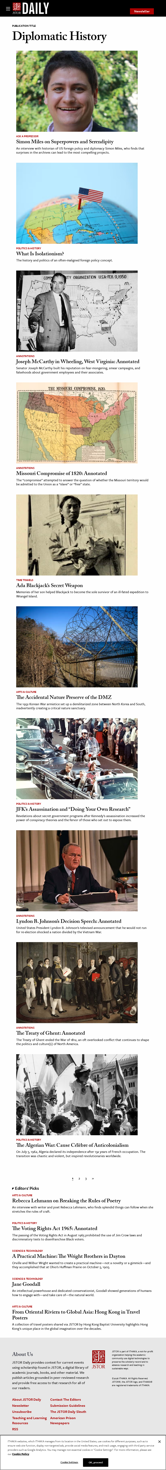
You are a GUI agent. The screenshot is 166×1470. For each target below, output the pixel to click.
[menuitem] (142, 11)
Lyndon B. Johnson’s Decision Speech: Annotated (68, 922)
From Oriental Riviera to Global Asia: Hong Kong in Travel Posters (76, 1315)
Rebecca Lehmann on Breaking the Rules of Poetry (66, 1201)
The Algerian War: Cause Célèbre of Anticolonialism (72, 1146)
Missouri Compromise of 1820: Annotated (61, 474)
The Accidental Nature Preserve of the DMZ (64, 698)
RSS (15, 1428)
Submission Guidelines (67, 1405)
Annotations (25, 356)
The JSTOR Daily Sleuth (68, 1411)
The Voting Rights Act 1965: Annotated (54, 1229)
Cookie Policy (20, 1454)
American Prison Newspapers (63, 1420)
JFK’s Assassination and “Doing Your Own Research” (73, 810)
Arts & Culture (26, 692)
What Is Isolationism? (40, 254)
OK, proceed (95, 1462)
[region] (83, 1452)
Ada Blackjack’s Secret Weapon (49, 586)
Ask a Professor (27, 136)
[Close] (159, 1441)
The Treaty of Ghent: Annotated (50, 1033)
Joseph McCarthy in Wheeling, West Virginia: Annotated (77, 362)
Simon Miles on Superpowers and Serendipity (64, 142)
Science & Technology (27, 1251)
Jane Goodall (26, 1285)
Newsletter (142, 11)
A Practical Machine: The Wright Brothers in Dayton (68, 1257)
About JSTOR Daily (26, 1399)
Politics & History (28, 248)
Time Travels (24, 580)
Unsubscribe (22, 1411)
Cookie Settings (69, 1462)
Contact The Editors (65, 1399)
